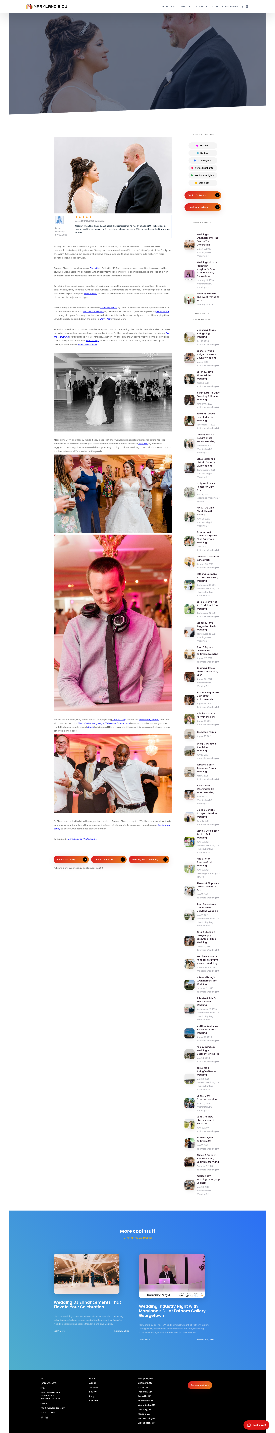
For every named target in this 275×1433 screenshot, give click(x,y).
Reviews (93, 1391)
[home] (46, 6)
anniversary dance (149, 719)
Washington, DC (146, 1422)
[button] (168, 6)
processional (162, 311)
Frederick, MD (145, 1391)
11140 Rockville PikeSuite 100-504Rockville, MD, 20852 (51, 1395)
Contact (93, 1400)
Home (92, 1378)
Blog (215, 6)
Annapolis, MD (145, 1378)
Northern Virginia (147, 1418)
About (92, 1382)
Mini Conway (90, 293)
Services (93, 1387)
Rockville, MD (144, 1396)
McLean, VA (144, 1414)
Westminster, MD (146, 1405)
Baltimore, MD (145, 1382)
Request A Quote (200, 1385)
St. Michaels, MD (146, 1400)
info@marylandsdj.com (53, 1408)
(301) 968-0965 (230, 6)
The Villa (94, 268)
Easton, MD (143, 1387)
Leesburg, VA (144, 1409)
